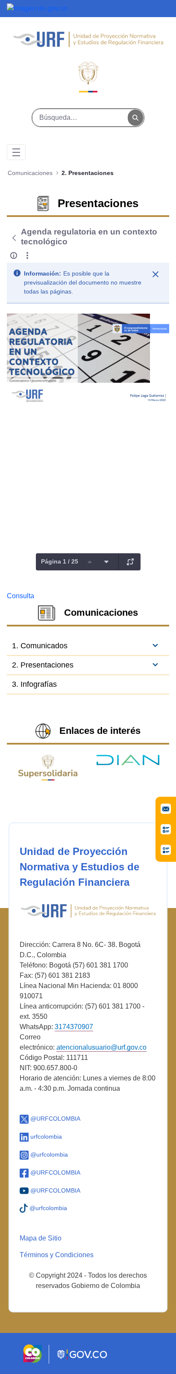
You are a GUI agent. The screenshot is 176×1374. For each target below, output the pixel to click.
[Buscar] (135, 118)
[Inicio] (88, 43)
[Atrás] (14, 237)
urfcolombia (45, 1136)
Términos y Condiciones (57, 1254)
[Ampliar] (130, 561)
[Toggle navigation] (16, 152)
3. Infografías (34, 684)
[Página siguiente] (106, 561)
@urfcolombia (48, 1154)
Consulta (20, 595)
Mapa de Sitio (41, 1238)
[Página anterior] (89, 561)
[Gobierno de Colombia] (37, 8)
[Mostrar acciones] (27, 255)
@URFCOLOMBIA (54, 1118)
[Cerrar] (155, 274)
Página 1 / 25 (59, 561)
